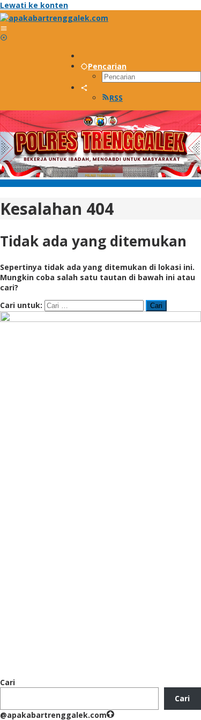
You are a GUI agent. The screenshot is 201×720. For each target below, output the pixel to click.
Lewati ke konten (34, 5)
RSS (116, 98)
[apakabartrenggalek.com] (54, 18)
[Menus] (4, 28)
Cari (7, 682)
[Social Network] (84, 87)
